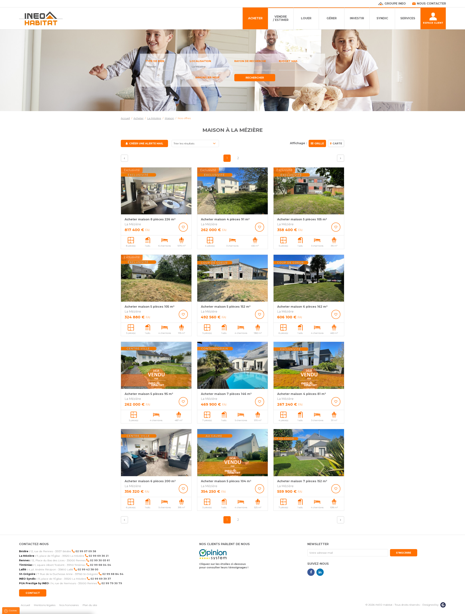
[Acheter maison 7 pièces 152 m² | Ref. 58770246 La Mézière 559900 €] (309, 452)
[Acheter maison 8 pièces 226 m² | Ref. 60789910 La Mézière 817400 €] (156, 191)
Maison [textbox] (151, 66)
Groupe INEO (395, 3)
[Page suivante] (340, 158)
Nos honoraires (69, 605)
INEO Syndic (27, 578)
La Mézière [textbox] (199, 66)
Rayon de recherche (250, 61)
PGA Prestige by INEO (34, 583)
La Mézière (26, 555)
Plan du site (89, 605)
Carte (337, 143)
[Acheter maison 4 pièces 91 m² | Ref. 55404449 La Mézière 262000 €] (232, 191)
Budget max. (288, 61)
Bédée (23, 551)
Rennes (24, 560)
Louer (306, 18)
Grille (319, 143)
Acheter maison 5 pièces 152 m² (225, 306)
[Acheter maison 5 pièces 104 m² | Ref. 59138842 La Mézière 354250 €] (232, 452)
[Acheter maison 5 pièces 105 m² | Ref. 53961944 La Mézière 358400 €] (309, 191)
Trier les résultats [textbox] (184, 143)
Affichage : (298, 143)
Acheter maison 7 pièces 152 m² (302, 481)
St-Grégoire (27, 574)
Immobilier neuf (207, 77)
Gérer (332, 18)
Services (407, 18)
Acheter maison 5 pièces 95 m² (149, 394)
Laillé (22, 569)
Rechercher (255, 77)
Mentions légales (44, 605)
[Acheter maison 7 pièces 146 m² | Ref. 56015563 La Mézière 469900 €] (232, 365)
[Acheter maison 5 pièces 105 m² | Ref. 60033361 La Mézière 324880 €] (156, 278)
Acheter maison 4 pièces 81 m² (301, 394)
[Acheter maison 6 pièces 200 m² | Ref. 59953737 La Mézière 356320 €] (156, 452)
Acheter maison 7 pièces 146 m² (226, 394)
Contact (33, 593)
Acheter (255, 18)
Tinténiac (26, 565)
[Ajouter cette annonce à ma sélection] (183, 227)
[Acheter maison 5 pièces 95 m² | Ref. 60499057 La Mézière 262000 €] (156, 365)
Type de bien (154, 61)
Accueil (25, 605)
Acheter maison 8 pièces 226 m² (150, 219)
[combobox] (165, 66)
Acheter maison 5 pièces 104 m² (226, 481)
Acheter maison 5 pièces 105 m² (302, 219)
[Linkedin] (320, 572)
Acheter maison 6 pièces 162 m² (302, 306)
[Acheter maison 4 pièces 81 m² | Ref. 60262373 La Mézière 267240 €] (309, 365)
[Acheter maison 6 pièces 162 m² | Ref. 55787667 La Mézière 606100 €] (309, 278)
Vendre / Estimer (280, 18)
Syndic (382, 18)
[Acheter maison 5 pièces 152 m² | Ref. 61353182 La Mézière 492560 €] (232, 278)
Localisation (200, 61)
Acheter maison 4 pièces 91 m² (225, 219)
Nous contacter (431, 3)
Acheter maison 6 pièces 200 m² (150, 481)
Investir (357, 18)
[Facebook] (311, 572)
